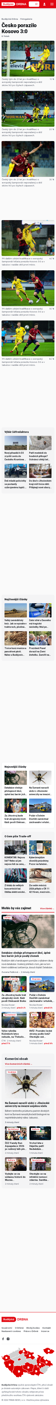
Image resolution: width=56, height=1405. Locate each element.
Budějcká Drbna (10, 19)
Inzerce (45, 1331)
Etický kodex (33, 1328)
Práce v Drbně (31, 1331)
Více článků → (47, 909)
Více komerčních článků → (18, 1064)
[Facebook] (3, 1338)
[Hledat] (36, 4)
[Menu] (51, 4)
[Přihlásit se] (44, 4)
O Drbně (19, 1328)
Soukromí (7, 1328)
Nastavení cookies (11, 1331)
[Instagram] (8, 1338)
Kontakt (46, 1328)
